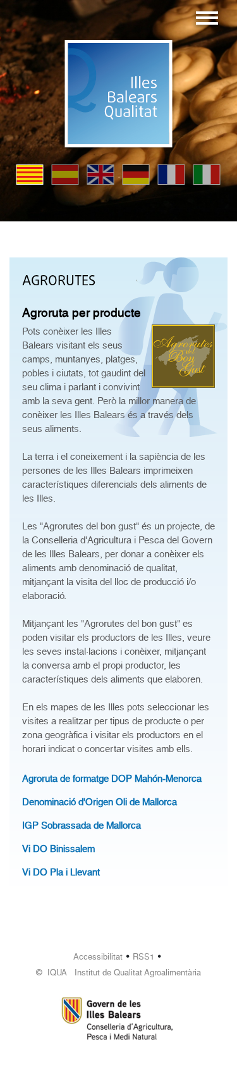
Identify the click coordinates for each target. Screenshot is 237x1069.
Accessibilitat (98, 956)
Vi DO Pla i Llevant (61, 872)
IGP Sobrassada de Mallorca (81, 825)
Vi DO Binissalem (58, 849)
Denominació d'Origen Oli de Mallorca (99, 802)
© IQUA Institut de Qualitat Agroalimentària (118, 972)
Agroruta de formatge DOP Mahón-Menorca (112, 778)
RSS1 (143, 956)
